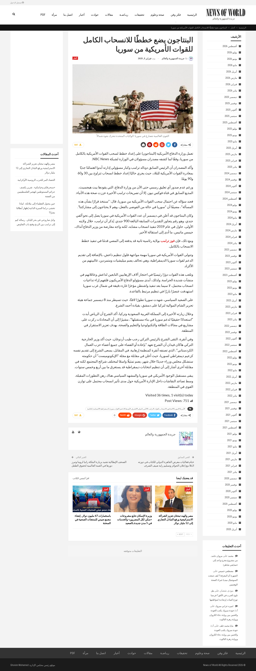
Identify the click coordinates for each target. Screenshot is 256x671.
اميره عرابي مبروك (224, 606)
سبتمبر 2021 (231, 421)
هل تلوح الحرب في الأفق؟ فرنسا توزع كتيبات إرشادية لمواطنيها (224, 595)
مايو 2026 (232, 65)
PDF (42, 14)
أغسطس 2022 (230, 351)
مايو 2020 (232, 522)
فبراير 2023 (231, 313)
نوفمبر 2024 (231, 179)
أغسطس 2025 (230, 122)
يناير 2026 (232, 90)
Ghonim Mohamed (19, 665)
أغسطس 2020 (230, 503)
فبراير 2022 (231, 389)
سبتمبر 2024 (231, 192)
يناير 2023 (232, 319)
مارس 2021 (231, 459)
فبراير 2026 (231, 84)
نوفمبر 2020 (231, 484)
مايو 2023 (232, 294)
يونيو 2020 (232, 516)
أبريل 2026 (231, 71)
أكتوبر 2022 (231, 338)
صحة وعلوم (157, 14)
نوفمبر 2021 (231, 408)
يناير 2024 (232, 243)
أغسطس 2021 (230, 427)
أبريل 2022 (231, 376)
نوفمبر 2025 (231, 103)
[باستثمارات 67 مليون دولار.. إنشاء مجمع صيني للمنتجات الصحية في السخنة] (92, 499)
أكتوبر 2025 (231, 109)
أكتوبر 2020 (231, 491)
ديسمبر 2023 (230, 249)
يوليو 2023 (232, 281)
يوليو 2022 (232, 357)
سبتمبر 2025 (231, 116)
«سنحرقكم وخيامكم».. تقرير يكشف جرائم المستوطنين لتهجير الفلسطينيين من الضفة (36, 192)
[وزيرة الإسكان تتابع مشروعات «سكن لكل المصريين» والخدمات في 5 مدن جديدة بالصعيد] (133, 499)
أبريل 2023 (231, 300)
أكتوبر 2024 (231, 186)
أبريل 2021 (231, 453)
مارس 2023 (231, 306)
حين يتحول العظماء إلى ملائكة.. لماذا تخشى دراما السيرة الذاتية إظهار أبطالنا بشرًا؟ (35, 208)
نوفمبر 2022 (231, 332)
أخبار (81, 14)
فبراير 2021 (231, 465)
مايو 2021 (232, 446)
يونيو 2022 (232, 364)
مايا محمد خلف (226, 626)
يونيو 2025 (232, 135)
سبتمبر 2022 (231, 344)
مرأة (54, 14)
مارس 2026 (231, 77)
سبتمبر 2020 (231, 497)
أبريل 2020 (231, 529)
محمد (230, 556)
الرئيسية (192, 14)
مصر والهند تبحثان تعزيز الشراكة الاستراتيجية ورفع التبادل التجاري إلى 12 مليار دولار (35, 168)
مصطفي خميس (225, 571)
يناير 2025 (232, 166)
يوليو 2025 (232, 128)
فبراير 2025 (231, 160)
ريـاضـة (123, 14)
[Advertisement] (37, 87)
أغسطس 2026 (230, 46)
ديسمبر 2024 (230, 173)
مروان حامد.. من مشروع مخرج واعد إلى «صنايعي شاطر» (224, 560)
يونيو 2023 (232, 287)
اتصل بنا (67, 14)
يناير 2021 (232, 472)
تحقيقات (139, 14)
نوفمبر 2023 (231, 255)
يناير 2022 (232, 395)
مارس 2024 (231, 230)
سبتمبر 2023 (231, 268)
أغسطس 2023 (230, 275)
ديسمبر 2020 (230, 478)
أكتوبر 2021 (231, 414)
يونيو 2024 (232, 211)
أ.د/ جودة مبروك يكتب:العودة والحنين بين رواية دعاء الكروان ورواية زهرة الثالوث (223, 615)
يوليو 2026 (232, 52)
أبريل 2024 (231, 224)
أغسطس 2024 (230, 198)
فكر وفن (176, 14)
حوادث (95, 14)
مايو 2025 (232, 141)
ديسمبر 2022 (230, 325)
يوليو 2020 (232, 510)
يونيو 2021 (232, 440)
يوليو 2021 (232, 433)
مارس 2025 (231, 154)
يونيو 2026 (232, 58)
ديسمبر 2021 (230, 402)
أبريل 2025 (231, 147)
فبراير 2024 (231, 236)
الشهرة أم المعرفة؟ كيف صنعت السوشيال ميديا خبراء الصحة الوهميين (223, 580)
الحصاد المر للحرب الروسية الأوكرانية (36, 180)
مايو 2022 (232, 370)
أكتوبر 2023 (231, 262)
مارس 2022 (231, 383)
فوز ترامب (168, 241)
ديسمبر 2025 (230, 97)
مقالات (109, 14)
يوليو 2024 (232, 205)
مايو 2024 (232, 217)
